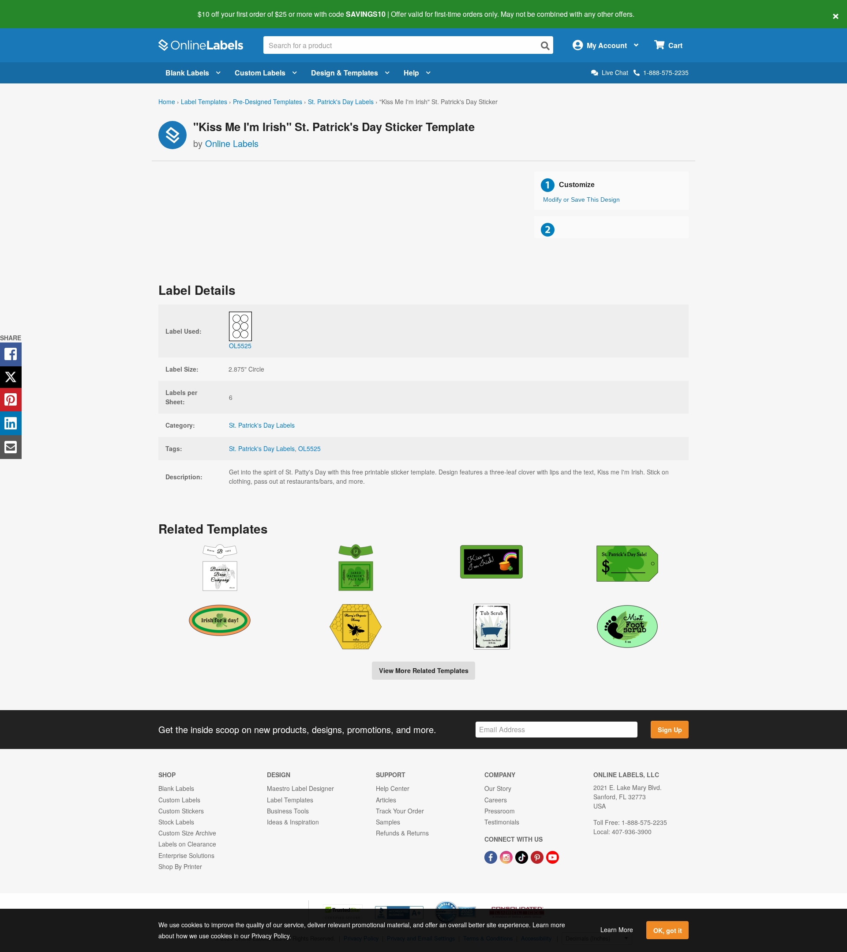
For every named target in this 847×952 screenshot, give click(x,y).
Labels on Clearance (187, 843)
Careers (495, 799)
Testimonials (501, 821)
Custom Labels (260, 73)
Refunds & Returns (402, 832)
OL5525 (309, 448)
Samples (388, 821)
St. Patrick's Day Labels (341, 101)
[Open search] (545, 46)
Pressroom (499, 810)
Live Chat (615, 72)
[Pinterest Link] (538, 856)
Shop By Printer (180, 866)
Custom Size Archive (187, 832)
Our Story (497, 788)
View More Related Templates (423, 670)
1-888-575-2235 (666, 72)
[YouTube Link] (552, 856)
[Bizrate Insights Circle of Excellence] (473, 901)
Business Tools (288, 810)
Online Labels (232, 143)
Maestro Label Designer (300, 788)
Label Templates (204, 101)
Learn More (616, 929)
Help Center (392, 788)
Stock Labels (176, 821)
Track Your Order (400, 810)
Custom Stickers (181, 810)
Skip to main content (32, 8)
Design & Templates (344, 73)
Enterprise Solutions (186, 855)
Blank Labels (187, 73)
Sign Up (670, 729)
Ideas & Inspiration (293, 821)
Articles (386, 799)
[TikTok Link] (522, 856)
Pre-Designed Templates (267, 101)
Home (166, 101)
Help (411, 73)
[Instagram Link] (507, 856)
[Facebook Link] (491, 856)
